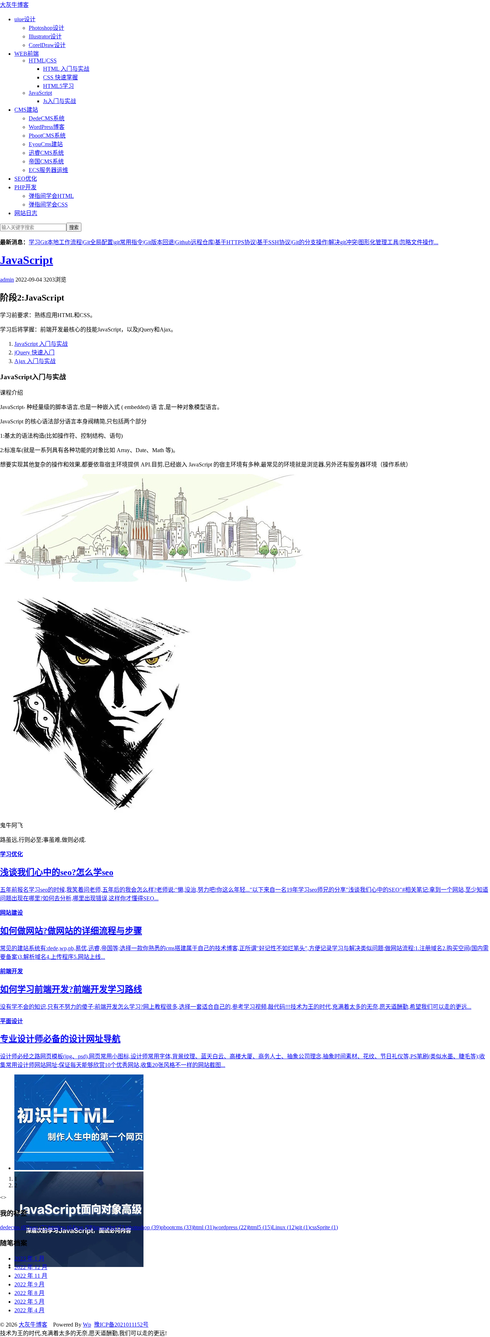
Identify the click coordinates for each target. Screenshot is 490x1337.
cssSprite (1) (324, 1227)
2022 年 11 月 (30, 1276)
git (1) (303, 1227)
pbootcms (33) (177, 1227)
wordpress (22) (231, 1227)
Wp (87, 1325)
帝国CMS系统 (46, 161)
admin (7, 280)
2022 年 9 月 (29, 1284)
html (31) (203, 1227)
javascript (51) (110, 1227)
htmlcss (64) (62, 1227)
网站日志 (25, 213)
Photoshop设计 (46, 28)
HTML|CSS (43, 60)
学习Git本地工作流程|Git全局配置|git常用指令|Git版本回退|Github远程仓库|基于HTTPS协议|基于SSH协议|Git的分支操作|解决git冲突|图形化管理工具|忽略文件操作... (233, 242)
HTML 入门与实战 (66, 69)
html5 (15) (260, 1227)
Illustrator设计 (45, 36)
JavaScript (40, 93)
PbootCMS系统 (47, 136)
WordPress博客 (47, 127)
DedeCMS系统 (47, 118)
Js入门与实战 (59, 101)
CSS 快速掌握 (60, 77)
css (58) (85, 1227)
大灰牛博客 (14, 5)
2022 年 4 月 (29, 1310)
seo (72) (39, 1227)
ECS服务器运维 (48, 170)
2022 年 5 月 (29, 1302)
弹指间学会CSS (48, 204)
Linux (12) (284, 1227)
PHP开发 (25, 187)
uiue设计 (25, 19)
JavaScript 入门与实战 (41, 344)
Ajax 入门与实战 (35, 361)
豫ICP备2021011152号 (121, 1325)
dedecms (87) (15, 1227)
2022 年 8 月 (29, 1293)
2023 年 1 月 (29, 1258)
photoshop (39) (143, 1227)
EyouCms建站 (46, 144)
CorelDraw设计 (47, 45)
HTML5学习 (58, 86)
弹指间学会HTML (51, 196)
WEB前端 (26, 54)
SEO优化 (25, 179)
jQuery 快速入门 (34, 352)
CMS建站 (26, 110)
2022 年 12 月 (30, 1267)
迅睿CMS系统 (46, 153)
